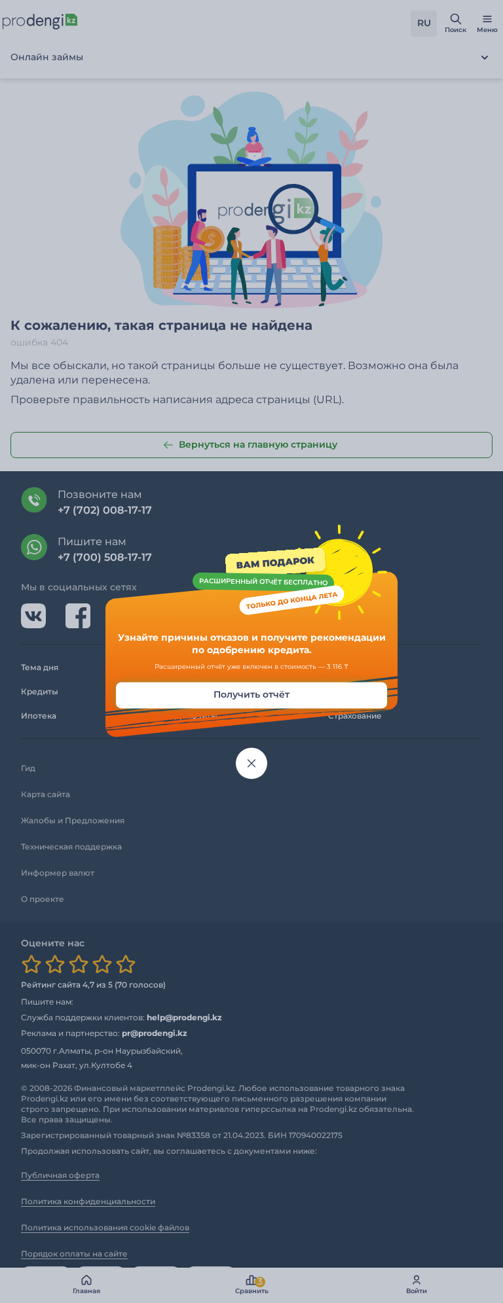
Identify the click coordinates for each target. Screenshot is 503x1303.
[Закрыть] (251, 763)
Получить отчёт (251, 694)
